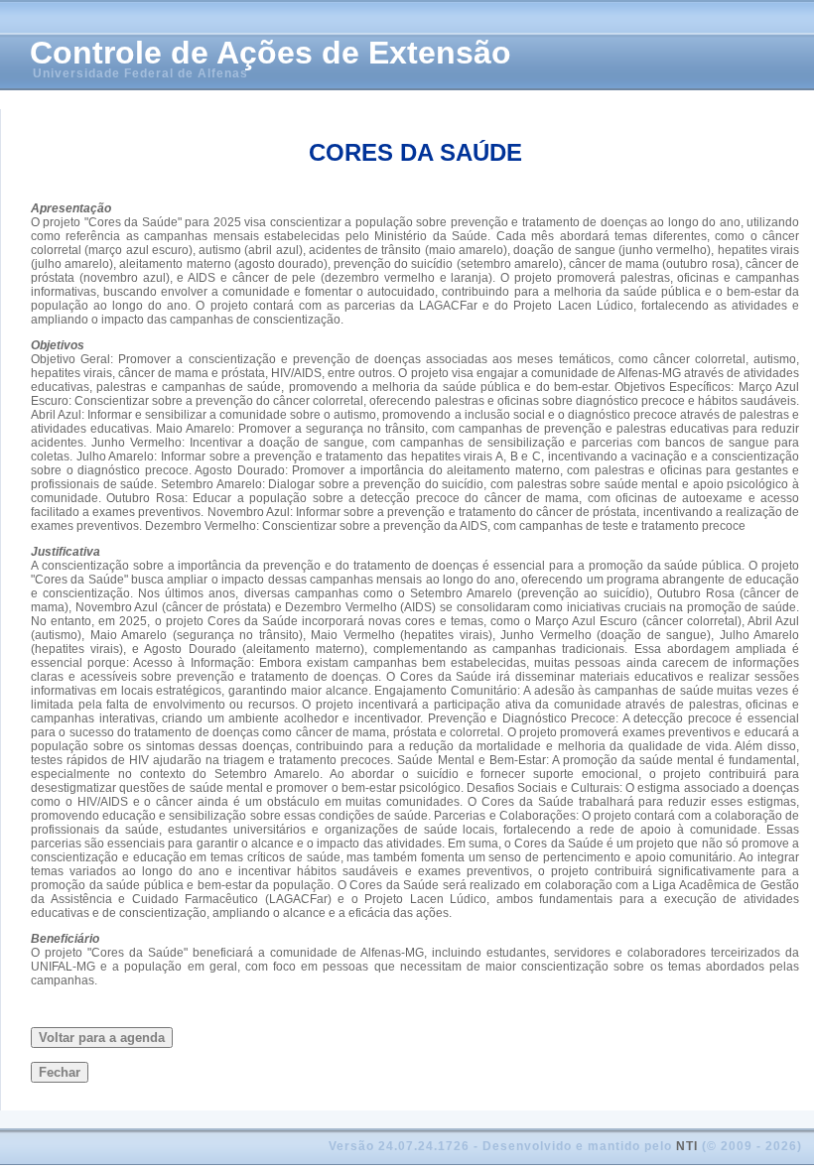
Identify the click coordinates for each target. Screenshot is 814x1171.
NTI (687, 1146)
